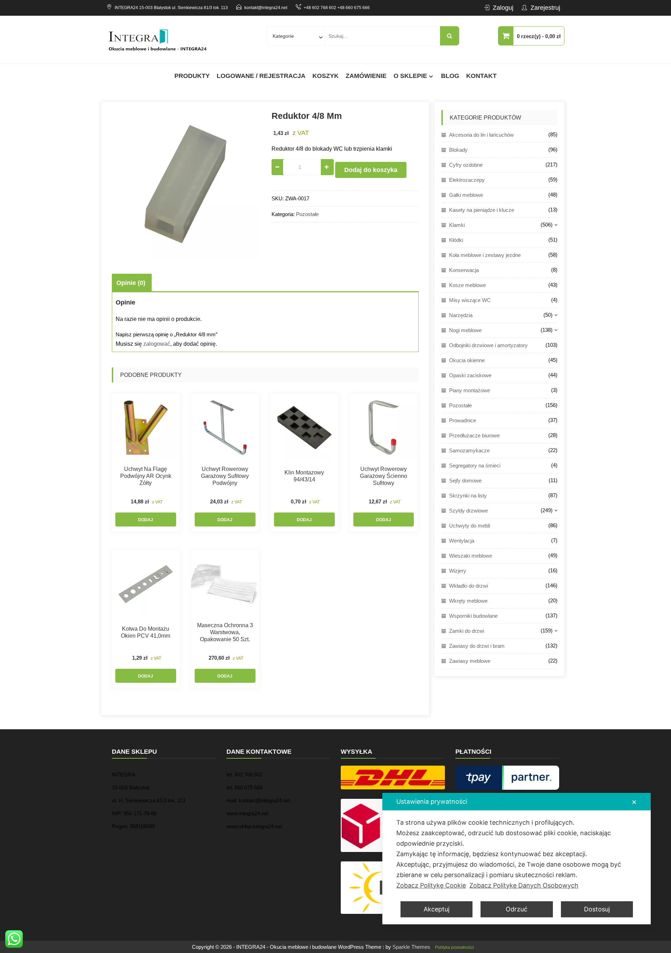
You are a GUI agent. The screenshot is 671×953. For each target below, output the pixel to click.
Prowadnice (462, 420)
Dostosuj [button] (597, 909)
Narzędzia (460, 315)
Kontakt (481, 75)
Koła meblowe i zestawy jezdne (485, 255)
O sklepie (410, 75)
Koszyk (325, 75)
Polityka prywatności (454, 947)
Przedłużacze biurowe (474, 435)
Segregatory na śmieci (474, 465)
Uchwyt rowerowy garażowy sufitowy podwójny (225, 476)
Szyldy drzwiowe (468, 511)
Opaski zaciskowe (470, 375)
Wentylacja (461, 541)
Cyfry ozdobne (466, 165)
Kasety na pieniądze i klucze (481, 210)
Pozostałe (307, 214)
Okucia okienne (467, 360)
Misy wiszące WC (470, 300)
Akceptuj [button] (436, 909)
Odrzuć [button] (516, 909)
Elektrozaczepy (467, 180)
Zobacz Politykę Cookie (431, 885)
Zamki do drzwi (466, 631)
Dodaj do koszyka (370, 169)
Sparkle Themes (411, 947)
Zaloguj (503, 7)
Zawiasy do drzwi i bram (477, 646)
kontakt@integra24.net (265, 7)
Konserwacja (464, 270)
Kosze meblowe (467, 285)
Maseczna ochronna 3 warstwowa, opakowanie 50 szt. (225, 632)
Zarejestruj (545, 7)
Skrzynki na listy (468, 496)
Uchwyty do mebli (469, 526)
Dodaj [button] (145, 519)
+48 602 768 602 (320, 7)
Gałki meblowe (466, 195)
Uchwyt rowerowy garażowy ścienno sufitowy (383, 476)
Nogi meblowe (465, 330)
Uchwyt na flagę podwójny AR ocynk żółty (145, 476)
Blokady (458, 150)
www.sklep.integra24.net (254, 826)
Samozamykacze (469, 450)
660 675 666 (248, 787)
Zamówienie (366, 75)
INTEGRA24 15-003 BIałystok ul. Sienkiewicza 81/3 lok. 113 (171, 7)
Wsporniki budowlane (473, 616)
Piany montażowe (469, 390)
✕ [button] (634, 802)
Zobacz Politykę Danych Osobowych (523, 885)
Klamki (457, 225)
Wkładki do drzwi (468, 586)
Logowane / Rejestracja (261, 75)
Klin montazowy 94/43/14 (304, 476)
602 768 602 (248, 775)
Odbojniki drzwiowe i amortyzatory (488, 345)
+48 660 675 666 (353, 7)
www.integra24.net (247, 813)
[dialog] (516, 858)
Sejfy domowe (465, 480)
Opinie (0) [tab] (130, 282)
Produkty (192, 75)
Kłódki (456, 240)
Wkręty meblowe (468, 601)
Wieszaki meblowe (470, 556)
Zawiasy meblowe (469, 661)
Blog (450, 75)
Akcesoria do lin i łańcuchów (481, 135)
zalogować (156, 344)
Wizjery (457, 571)
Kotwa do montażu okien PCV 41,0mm (145, 632)
